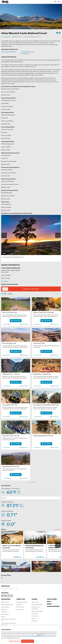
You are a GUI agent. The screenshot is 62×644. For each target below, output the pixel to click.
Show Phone (6, 324)
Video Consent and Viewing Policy (32, 636)
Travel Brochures (53, 606)
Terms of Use (40, 635)
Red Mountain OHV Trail (10, 466)
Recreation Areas (16, 36)
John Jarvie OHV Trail (9, 312)
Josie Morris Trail (39, 343)
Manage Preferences (14, 641)
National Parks (5, 602)
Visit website (4, 281)
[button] (4, 235)
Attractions (19, 604)
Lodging (34, 599)
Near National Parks (37, 604)
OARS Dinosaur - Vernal (10, 374)
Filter (5, 289)
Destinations (7, 36)
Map (10, 294)
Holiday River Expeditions (42, 374)
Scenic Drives (20, 609)
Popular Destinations (37, 611)
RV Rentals (34, 621)
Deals (49, 601)
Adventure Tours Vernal (10, 436)
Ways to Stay (35, 602)
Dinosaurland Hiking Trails (8, 52)
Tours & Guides (52, 599)
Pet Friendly (35, 616)
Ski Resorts (4, 612)
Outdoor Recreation (21, 602)
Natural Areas (5, 614)
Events (49, 604)
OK (60, 627)
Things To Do (20, 599)
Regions (3, 616)
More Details (24, 324)
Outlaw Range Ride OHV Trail (43, 436)
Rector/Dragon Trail (9, 343)
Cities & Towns (5, 607)
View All (57, 529)
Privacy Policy (47, 635)
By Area (34, 618)
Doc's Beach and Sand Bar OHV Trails (46, 405)
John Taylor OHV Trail (9, 405)
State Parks (4, 609)
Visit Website (15, 320)
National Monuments (7, 604)
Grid (3, 294)
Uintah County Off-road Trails (43, 312)
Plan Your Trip (20, 607)
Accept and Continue (27, 641)
